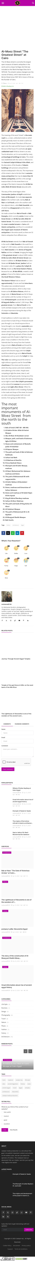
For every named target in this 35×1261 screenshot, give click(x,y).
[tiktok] (17, 1212)
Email (3, 737)
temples (27, 1088)
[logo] (17, 3)
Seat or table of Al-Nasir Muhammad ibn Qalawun (21, 833)
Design (3, 1011)
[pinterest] (31, 1212)
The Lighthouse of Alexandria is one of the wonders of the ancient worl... (16, 715)
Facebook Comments (22, 724)
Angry (16, 566)
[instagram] (12, 1212)
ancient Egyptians (13, 1084)
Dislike (16, 553)
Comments (7, 724)
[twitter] (8, 1212)
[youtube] (26, 1212)
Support (10, 1249)
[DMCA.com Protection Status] (21, 1259)
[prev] (25, 1051)
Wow (6, 578)
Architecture (5, 1037)
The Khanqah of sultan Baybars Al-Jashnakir (23, 1185)
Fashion (4, 1029)
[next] (30, 1051)
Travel (3, 1019)
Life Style (4, 1004)
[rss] (8, 1216)
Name (3, 729)
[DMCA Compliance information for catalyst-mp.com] (7, 1259)
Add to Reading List (8, 86)
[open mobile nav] (2, 3)
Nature (3, 1022)
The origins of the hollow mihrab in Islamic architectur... (23, 822)
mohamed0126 (6, 604)
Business (4, 1008)
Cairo (3, 1080)
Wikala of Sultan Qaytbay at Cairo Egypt (22, 789)
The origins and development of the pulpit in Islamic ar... (22, 1194)
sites (3, 1084)
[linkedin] (3, 1216)
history (8, 525)
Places (5, 83)
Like (6, 553)
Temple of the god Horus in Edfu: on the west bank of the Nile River (17, 686)
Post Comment (8, 769)
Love (25, 553)
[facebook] (3, 1212)
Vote (4, 1130)
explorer (10, 1080)
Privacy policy (26, 1245)
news (29, 1084)
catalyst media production (10, 1095)
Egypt (22, 525)
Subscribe (29, 1230)
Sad (26, 566)
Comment (4, 746)
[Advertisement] (17, 28)
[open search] (33, 3)
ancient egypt (6, 1088)
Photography (5, 1015)
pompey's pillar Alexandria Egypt (14, 929)
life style (27, 1080)
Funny (6, 566)
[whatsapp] (21, 1212)
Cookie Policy (7, 1245)
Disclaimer (16, 1245)
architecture (16, 525)
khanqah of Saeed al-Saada (22, 811)
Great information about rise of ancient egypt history (23, 800)
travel (14, 1088)
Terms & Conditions (21, 1249)
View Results (13, 1130)
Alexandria (15, 1092)
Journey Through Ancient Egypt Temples (15, 659)
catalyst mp (19, 1080)
